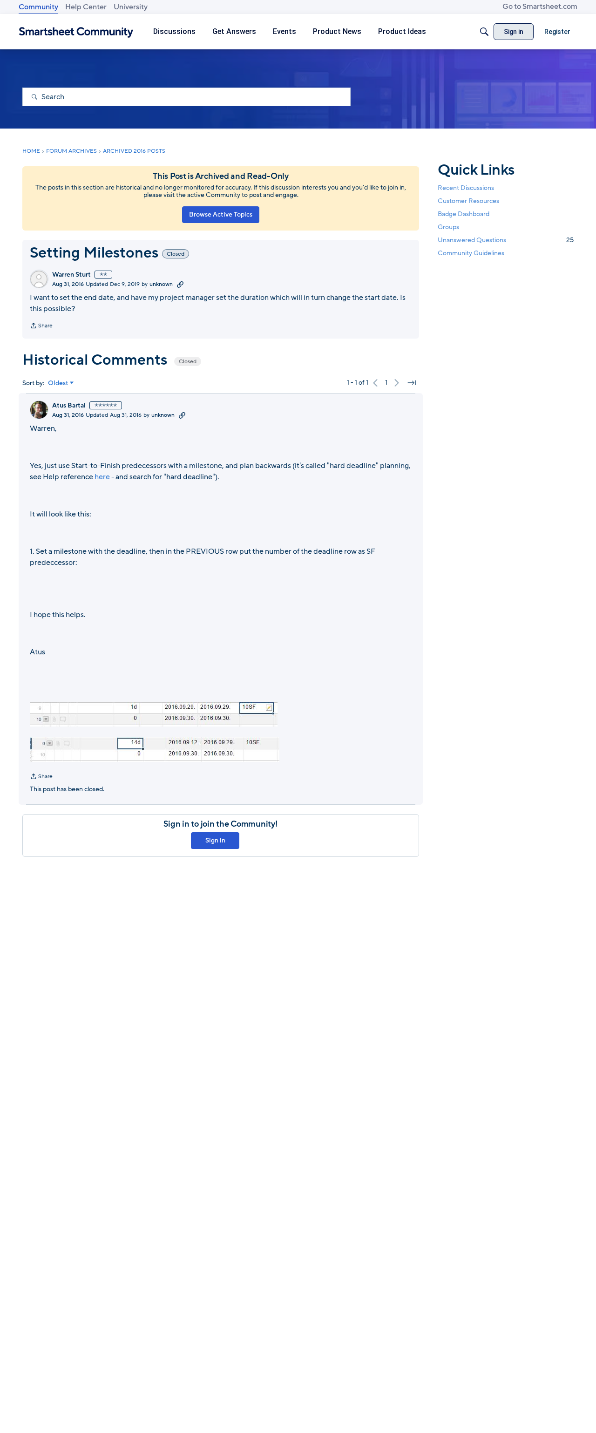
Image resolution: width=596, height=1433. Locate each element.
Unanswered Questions (506, 240)
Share (41, 326)
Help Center (86, 7)
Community (38, 7)
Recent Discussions (466, 187)
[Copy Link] (180, 284)
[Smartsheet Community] (76, 32)
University (131, 7)
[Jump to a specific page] (411, 382)
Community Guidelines (471, 253)
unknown (161, 284)
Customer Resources (468, 201)
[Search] (484, 31)
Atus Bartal (69, 405)
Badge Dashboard (463, 214)
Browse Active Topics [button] (220, 214)
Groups (448, 227)
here (103, 477)
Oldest (58, 383)
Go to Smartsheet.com (539, 6)
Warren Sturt (71, 275)
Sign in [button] (215, 840)
